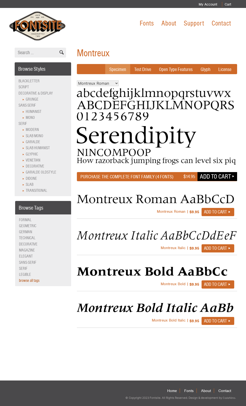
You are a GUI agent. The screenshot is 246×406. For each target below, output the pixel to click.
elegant (26, 256)
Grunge (32, 99)
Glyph (205, 69)
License (224, 69)
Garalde (33, 142)
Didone (31, 178)
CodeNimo (229, 398)
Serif (22, 123)
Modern (32, 129)
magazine (27, 250)
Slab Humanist (38, 148)
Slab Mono (34, 136)
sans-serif (27, 262)
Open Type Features (176, 69)
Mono (30, 117)
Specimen (117, 69)
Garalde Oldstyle (41, 172)
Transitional (36, 190)
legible (25, 274)
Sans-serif (27, 105)
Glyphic (32, 154)
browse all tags (29, 280)
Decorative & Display (35, 93)
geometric (27, 226)
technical (27, 238)
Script (23, 87)
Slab (29, 184)
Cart (228, 4)
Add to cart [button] (215, 176)
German (25, 232)
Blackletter (29, 81)
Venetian (33, 160)
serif (23, 268)
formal (25, 220)
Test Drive (142, 69)
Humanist (33, 111)
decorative (28, 244)
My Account (208, 4)
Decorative (35, 166)
